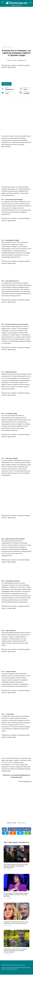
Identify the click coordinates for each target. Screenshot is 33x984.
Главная (4, 46)
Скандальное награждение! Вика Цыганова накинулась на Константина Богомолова (16, 922)
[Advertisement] (16, 27)
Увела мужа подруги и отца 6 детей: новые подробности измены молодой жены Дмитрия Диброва (16, 866)
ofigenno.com (27, 781)
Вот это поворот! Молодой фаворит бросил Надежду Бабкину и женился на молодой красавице (16, 894)
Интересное (10, 46)
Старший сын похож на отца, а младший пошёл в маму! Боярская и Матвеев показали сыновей (15, 950)
